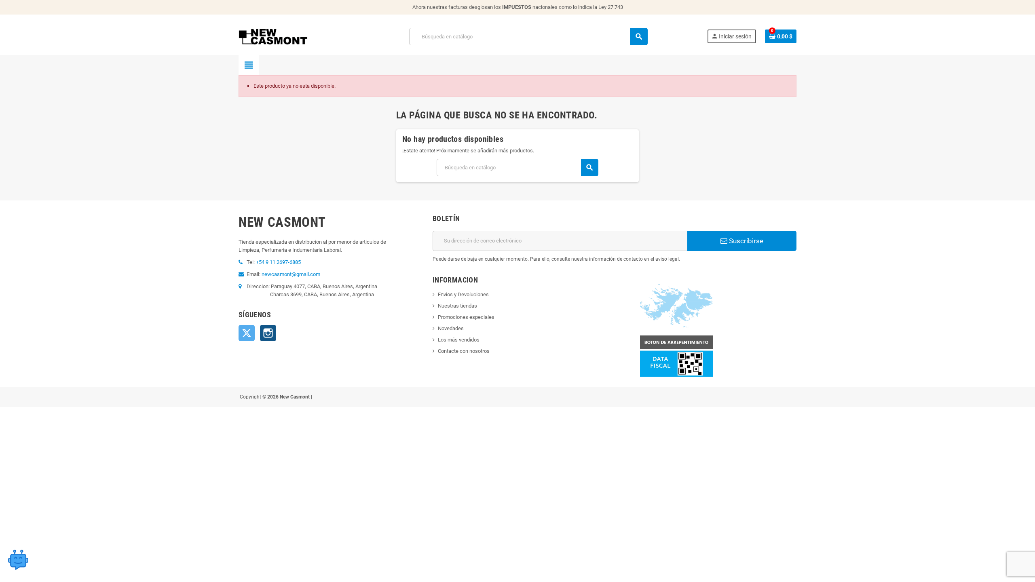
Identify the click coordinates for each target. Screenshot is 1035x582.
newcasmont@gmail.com (291, 274)
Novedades (451, 328)
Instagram (268, 333)
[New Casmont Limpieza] (294, 36)
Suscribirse (745, 241)
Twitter (247, 333)
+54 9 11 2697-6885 (278, 262)
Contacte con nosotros (464, 351)
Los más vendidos (458, 340)
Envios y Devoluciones (463, 294)
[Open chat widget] (18, 560)
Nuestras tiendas (457, 306)
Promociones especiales (466, 317)
